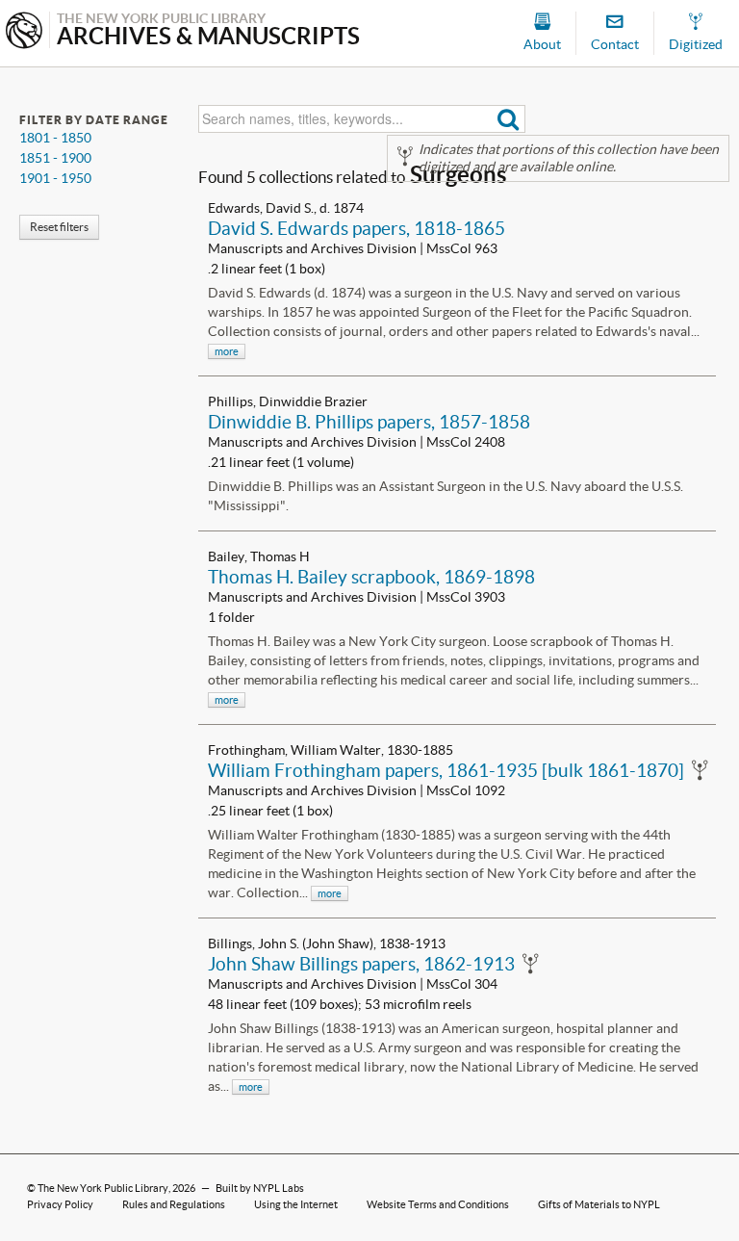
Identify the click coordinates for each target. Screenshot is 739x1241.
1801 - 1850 (55, 137)
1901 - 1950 (55, 178)
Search (508, 119)
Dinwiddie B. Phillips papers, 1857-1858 (369, 421)
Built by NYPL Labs (260, 1188)
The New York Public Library (103, 1188)
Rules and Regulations (173, 1204)
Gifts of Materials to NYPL (599, 1204)
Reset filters (59, 226)
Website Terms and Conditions (438, 1204)
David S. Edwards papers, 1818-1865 (356, 228)
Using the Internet (296, 1204)
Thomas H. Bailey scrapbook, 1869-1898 (371, 576)
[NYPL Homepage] (24, 32)
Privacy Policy (60, 1204)
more (227, 351)
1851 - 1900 (55, 158)
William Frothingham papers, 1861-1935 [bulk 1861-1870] (446, 770)
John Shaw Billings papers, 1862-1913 (361, 963)
